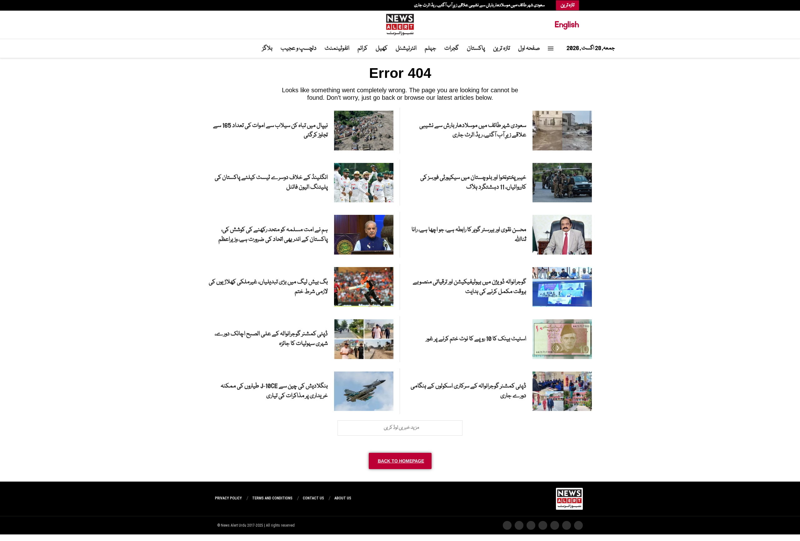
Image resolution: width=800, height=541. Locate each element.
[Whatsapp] (224, 5)
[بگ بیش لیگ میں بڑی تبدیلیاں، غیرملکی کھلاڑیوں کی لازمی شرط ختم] (363, 287)
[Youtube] (227, 5)
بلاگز (267, 48)
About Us (342, 498)
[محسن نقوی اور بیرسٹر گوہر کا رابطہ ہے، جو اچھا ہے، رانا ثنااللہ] (562, 235)
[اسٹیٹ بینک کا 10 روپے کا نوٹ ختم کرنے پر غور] (562, 339)
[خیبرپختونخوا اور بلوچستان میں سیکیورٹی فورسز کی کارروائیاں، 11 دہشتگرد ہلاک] (562, 183)
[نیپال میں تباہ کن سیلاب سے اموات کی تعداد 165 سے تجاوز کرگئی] (363, 130)
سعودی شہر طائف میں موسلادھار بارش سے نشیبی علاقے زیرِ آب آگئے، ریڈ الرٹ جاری (479, 5)
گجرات (451, 48)
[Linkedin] (230, 5)
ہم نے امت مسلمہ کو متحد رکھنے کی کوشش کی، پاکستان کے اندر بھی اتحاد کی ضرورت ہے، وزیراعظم (273, 234)
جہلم (430, 48)
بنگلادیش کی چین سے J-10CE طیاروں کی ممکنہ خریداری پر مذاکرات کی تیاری (274, 391)
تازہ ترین (501, 48)
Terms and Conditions (272, 498)
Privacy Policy (228, 498)
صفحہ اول (529, 48)
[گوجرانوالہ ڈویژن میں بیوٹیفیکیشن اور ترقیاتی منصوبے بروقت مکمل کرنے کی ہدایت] (562, 287)
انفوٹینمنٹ (337, 48)
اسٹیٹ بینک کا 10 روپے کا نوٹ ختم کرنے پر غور (476, 339)
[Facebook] (519, 525)
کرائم (363, 48)
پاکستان (476, 48)
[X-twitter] (566, 525)
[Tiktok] (221, 5)
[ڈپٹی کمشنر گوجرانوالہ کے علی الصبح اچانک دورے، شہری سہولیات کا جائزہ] (363, 339)
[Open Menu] (550, 48)
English (567, 24)
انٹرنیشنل (406, 48)
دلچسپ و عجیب (299, 48)
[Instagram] (233, 5)
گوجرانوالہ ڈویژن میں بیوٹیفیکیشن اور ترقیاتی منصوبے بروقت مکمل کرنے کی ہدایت (469, 286)
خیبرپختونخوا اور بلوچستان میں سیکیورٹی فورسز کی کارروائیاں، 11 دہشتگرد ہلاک (473, 182)
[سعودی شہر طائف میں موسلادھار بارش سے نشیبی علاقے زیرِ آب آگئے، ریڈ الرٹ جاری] (562, 130)
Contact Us (313, 498)
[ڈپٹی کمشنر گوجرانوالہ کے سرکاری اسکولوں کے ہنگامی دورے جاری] (562, 391)
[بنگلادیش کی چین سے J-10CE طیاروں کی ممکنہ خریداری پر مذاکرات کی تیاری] (363, 391)
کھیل (382, 48)
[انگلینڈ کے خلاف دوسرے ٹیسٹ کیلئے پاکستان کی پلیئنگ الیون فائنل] (363, 183)
